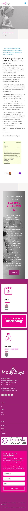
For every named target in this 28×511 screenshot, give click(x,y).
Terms (8, 508)
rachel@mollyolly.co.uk (9, 388)
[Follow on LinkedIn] (9, 395)
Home (2, 407)
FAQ (2, 412)
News (10, 63)
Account (3, 433)
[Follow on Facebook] (2, 395)
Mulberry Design (20, 508)
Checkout (3, 431)
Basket (3, 428)
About (2, 409)
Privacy (3, 508)
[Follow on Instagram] (12, 395)
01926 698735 (6, 390)
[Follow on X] (6, 395)
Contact (3, 415)
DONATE (14, 272)
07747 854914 (13, 390)
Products (3, 425)
